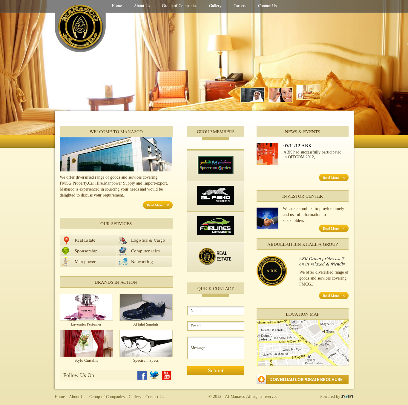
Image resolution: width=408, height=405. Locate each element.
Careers (240, 5)
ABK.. (307, 145)
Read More (155, 204)
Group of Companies (179, 5)
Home (117, 5)
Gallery (215, 5)
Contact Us (267, 5)
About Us (142, 5)
